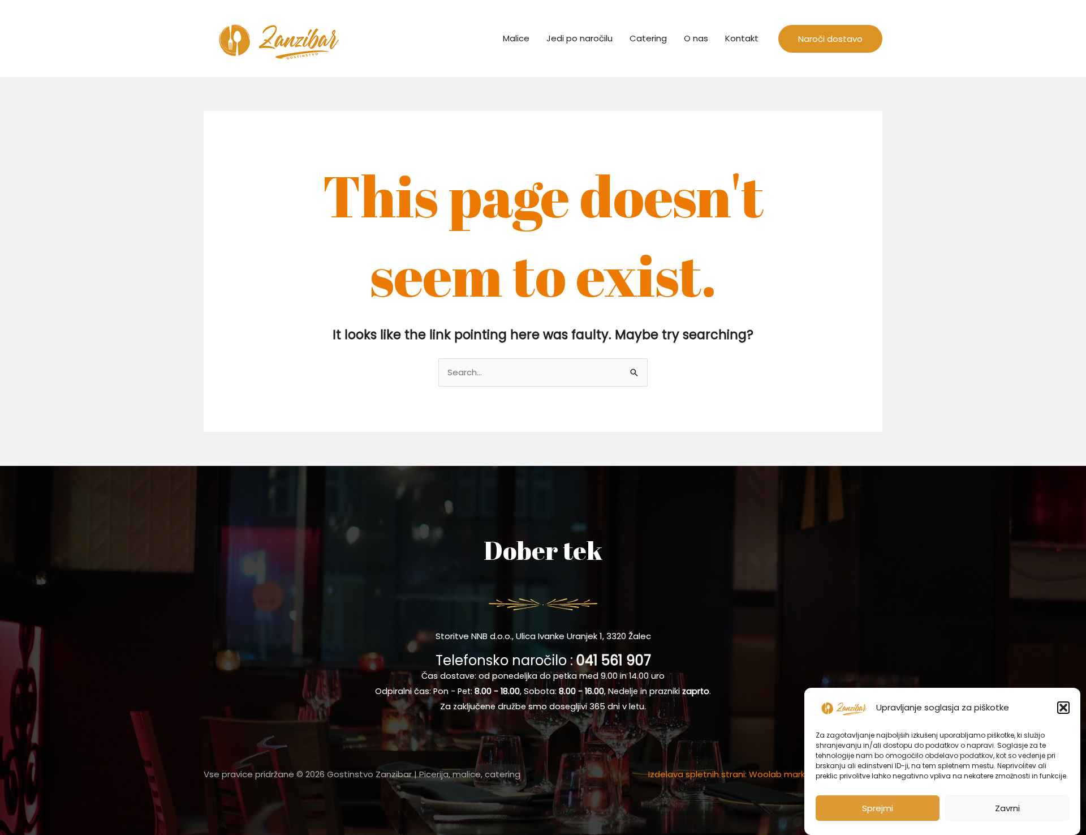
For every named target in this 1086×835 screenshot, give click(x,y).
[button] (1063, 707)
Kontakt (742, 38)
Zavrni (1007, 808)
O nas (696, 38)
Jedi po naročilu (579, 38)
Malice (516, 38)
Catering (648, 38)
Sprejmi (877, 808)
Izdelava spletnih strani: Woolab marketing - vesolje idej (765, 774)
